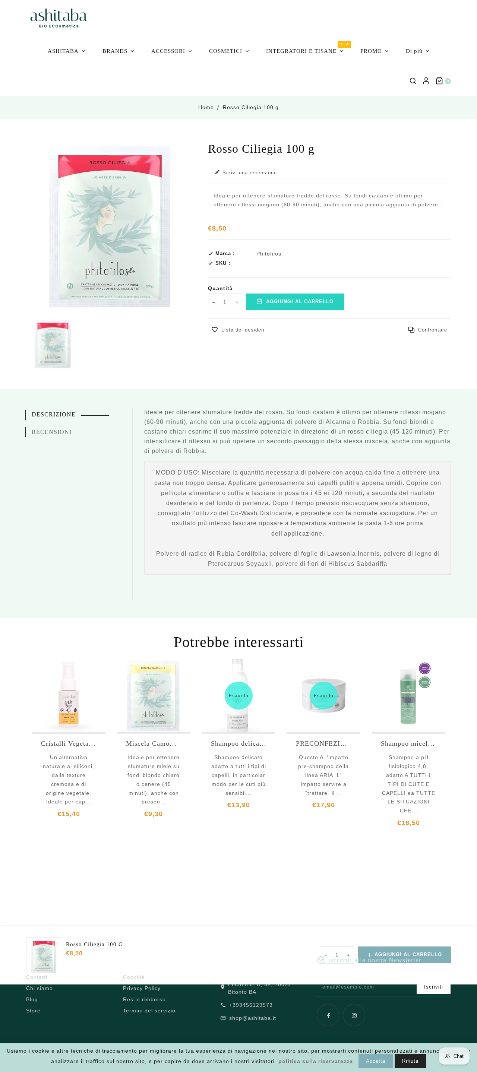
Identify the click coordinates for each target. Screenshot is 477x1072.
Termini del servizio (149, 1011)
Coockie (134, 977)
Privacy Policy (142, 988)
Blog (32, 999)
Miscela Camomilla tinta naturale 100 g (153, 743)
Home (206, 107)
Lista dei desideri (243, 330)
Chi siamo (39, 988)
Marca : (225, 253)
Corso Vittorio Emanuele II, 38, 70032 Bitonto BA (262, 984)
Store (33, 1011)
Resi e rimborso (144, 999)
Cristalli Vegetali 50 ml (68, 743)
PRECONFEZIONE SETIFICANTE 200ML (323, 743)
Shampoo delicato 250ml (238, 743)
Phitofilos (268, 254)
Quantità (220, 288)
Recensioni (52, 432)
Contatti (36, 977)
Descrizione (54, 414)
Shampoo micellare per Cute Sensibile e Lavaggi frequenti (408, 743)
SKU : (222, 263)
